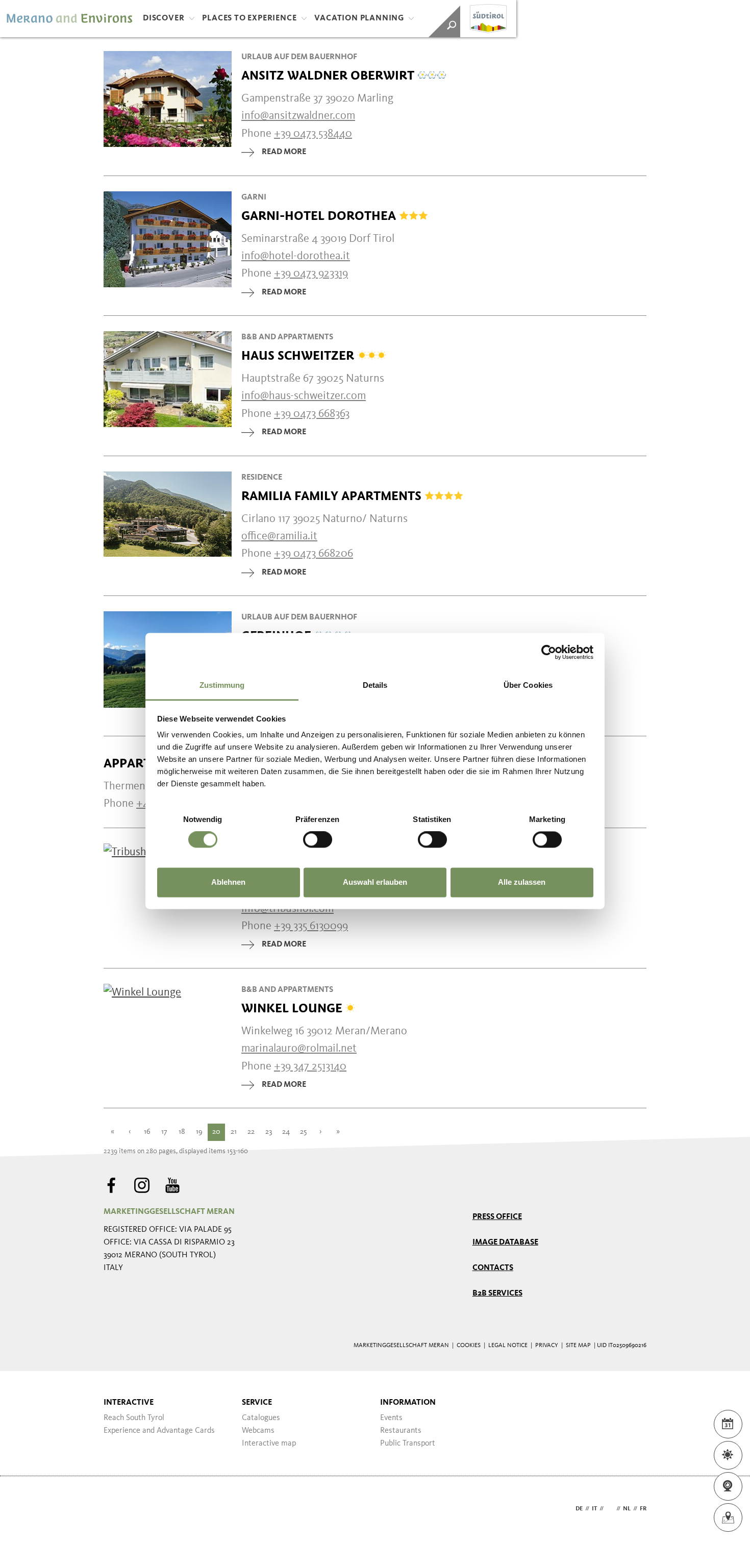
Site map (578, 1345)
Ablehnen (228, 882)
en (610, 1509)
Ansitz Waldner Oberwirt (329, 75)
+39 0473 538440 (313, 133)
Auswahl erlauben (375, 882)
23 (268, 1132)
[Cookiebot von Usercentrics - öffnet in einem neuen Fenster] (548, 652)
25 (303, 1132)
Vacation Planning (359, 18)
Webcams (258, 1431)
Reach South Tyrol (134, 1418)
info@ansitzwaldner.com (298, 115)
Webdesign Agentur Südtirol (116, 1509)
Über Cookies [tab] (528, 685)
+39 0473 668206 (313, 553)
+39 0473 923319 (311, 273)
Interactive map (269, 1443)
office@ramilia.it (279, 536)
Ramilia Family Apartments (332, 496)
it (594, 1509)
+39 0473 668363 (311, 413)
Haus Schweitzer (299, 355)
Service (257, 1403)
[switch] (317, 840)
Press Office (497, 1217)
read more (284, 152)
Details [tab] (375, 685)
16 (147, 1132)
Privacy (546, 1345)
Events (391, 1418)
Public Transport (407, 1443)
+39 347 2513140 (310, 1066)
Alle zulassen (521, 882)
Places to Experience (249, 18)
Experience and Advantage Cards (159, 1431)
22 (251, 1132)
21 (234, 1132)
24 (286, 1132)
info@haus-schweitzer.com (303, 396)
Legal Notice (508, 1345)
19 (199, 1132)
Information (408, 1403)
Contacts (492, 1268)
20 (216, 1132)
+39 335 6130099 (311, 926)
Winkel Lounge (293, 1008)
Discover (163, 18)
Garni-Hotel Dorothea (320, 215)
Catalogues (261, 1418)
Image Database (505, 1242)
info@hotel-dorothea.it (295, 256)
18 (182, 1132)
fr (643, 1509)
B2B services (497, 1293)
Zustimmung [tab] (222, 685)
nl (627, 1509)
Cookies (469, 1345)
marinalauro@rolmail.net (299, 1048)
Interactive (129, 1403)
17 (164, 1132)
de (579, 1509)
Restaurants (400, 1431)
